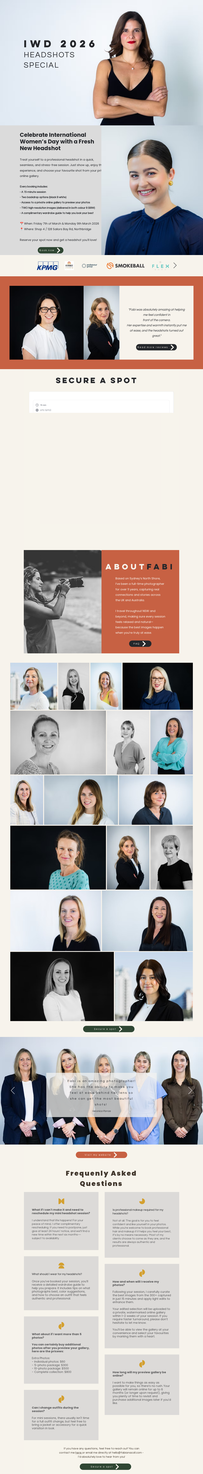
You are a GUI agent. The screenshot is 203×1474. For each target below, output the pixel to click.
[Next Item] (175, 265)
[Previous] (13, 1091)
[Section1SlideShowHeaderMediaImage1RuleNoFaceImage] (98, 1137)
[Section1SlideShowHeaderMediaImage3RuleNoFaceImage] (101, 1136)
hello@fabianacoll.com (127, 1452)
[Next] (190, 1091)
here (78, 1452)
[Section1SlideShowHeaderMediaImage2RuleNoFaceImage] (105, 1136)
